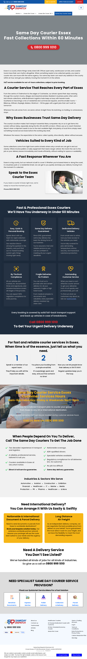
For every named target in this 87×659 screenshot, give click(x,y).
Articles (33, 628)
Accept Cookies (63, 655)
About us (34, 620)
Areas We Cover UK (44, 13)
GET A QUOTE (50, 2)
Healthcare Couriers (54, 620)
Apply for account (66, 2)
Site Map (74, 638)
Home (18, 13)
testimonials (71, 299)
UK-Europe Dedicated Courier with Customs (59, 624)
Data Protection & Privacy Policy (77, 632)
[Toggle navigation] (81, 7)
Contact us (34, 623)
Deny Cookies (76, 655)
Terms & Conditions (75, 628)
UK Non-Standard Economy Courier (56, 628)
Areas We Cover (29, 13)
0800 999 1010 (44, 47)
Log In (73, 625)
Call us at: (15, 2)
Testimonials (35, 625)
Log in (79, 2)
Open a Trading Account (76, 621)
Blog (32, 630)
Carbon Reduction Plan (79, 635)
